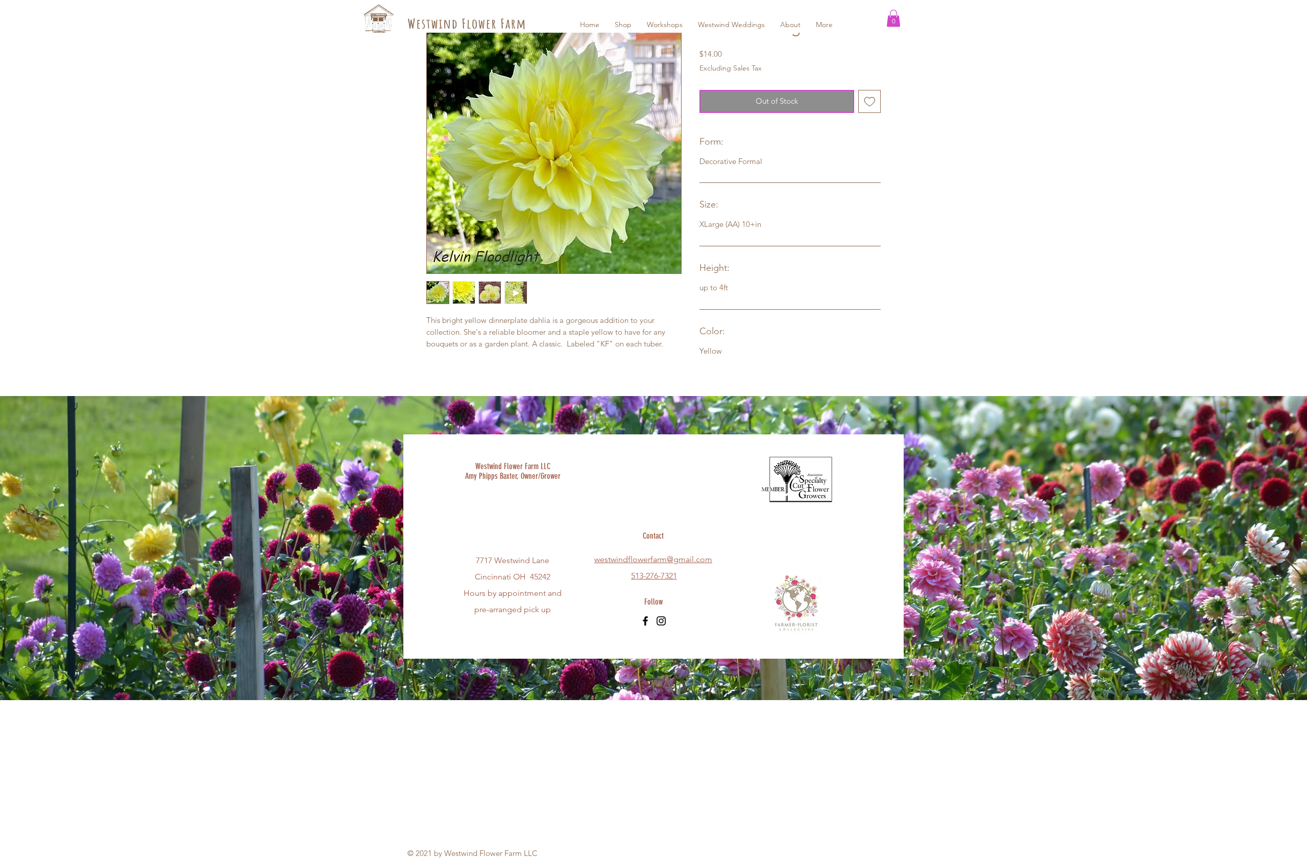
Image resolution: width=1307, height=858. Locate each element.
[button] (893, 18)
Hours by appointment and (513, 593)
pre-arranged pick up (512, 609)
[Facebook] (645, 621)
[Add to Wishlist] (869, 101)
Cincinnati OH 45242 (512, 577)
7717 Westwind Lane (512, 560)
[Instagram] (661, 621)
